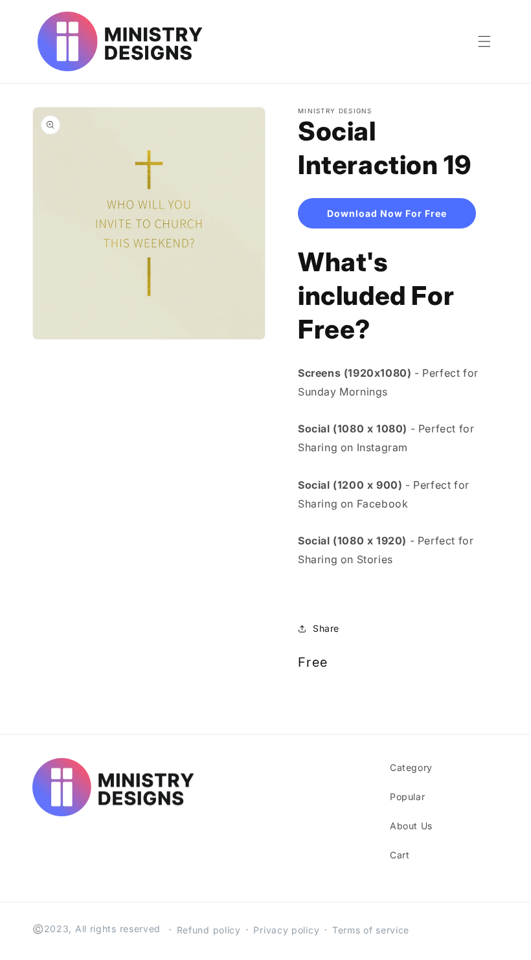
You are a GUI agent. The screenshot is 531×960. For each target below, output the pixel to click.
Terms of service (370, 929)
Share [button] (326, 628)
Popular (407, 796)
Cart (399, 854)
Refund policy (209, 929)
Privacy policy (286, 929)
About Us (411, 825)
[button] (484, 41)
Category (411, 767)
